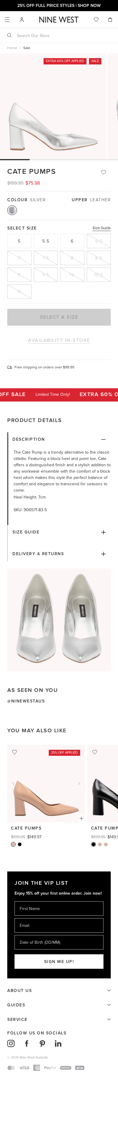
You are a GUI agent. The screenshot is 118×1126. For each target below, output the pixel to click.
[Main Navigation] (7, 19)
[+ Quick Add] (81, 818)
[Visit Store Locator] (22, 19)
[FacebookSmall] (26, 1043)
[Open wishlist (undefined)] (96, 19)
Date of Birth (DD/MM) (37, 935)
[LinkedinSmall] (58, 1043)
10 (72, 274)
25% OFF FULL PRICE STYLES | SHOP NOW (59, 5)
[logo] (59, 20)
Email (25, 918)
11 (19, 291)
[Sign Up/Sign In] (22, 19)
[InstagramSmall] (11, 1043)
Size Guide (102, 228)
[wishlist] (96, 19)
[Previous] (13, 783)
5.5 (46, 241)
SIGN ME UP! (59, 961)
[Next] (79, 783)
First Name (29, 901)
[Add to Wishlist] (103, 172)
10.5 (98, 274)
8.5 (99, 258)
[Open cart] (110, 19)
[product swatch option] (12, 210)
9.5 (46, 274)
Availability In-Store (59, 340)
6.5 (99, 241)
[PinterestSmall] (42, 1043)
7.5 (46, 258)
